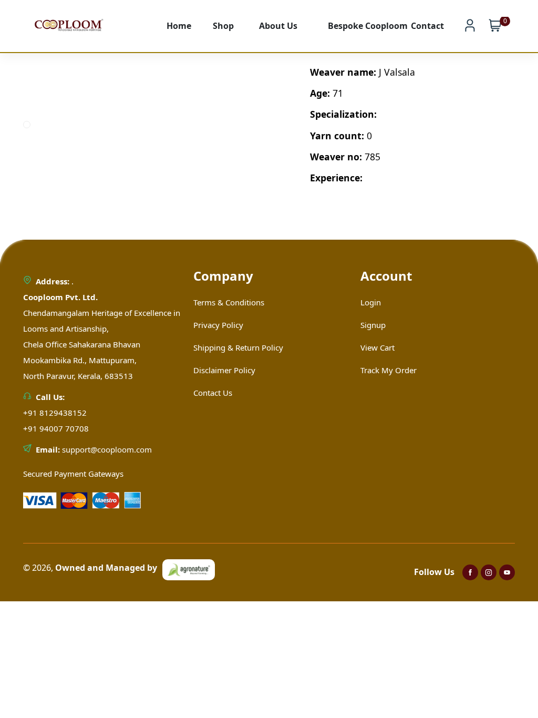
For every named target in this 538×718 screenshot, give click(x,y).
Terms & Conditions (228, 302)
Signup (373, 325)
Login (370, 302)
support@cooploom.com (107, 449)
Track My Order (388, 370)
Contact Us (212, 392)
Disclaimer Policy (224, 370)
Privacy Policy (218, 325)
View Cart (377, 347)
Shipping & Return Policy (238, 347)
